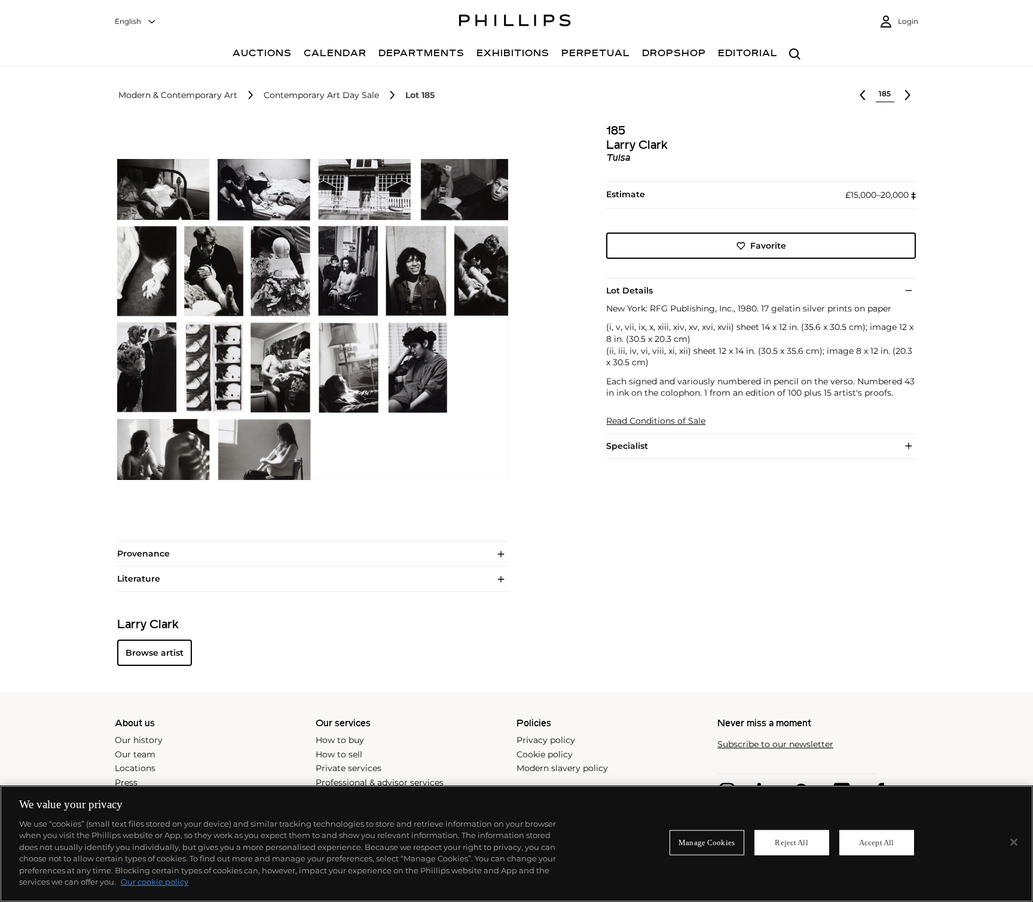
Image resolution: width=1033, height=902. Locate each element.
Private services (348, 768)
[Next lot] (907, 95)
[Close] (1014, 842)
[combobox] (136, 22)
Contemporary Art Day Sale (321, 95)
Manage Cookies (707, 842)
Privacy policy (545, 740)
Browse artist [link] (155, 652)
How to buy (340, 740)
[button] (309, 319)
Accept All (876, 842)
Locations (135, 768)
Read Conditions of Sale (655, 421)
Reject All (791, 842)
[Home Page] (515, 22)
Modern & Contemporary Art (177, 95)
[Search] (795, 55)
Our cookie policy (154, 881)
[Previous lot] (862, 95)
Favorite (768, 245)
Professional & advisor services (380, 782)
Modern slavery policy (562, 768)
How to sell (339, 754)
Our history (139, 740)
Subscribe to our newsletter (775, 744)
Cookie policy (544, 754)
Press (126, 782)
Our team (135, 754)
